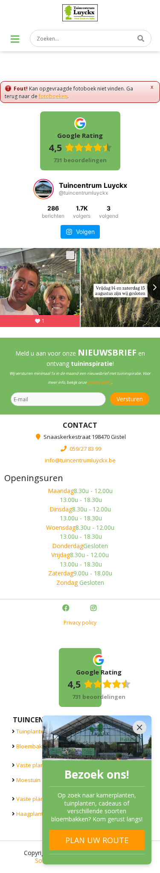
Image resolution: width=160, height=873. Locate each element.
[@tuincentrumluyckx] (43, 189)
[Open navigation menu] (15, 39)
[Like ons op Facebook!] (66, 608)
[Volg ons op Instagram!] (94, 608)
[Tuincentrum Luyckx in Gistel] (80, 13)
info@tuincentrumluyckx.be (80, 460)
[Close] (139, 727)
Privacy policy (80, 622)
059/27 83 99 (85, 448)
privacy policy (99, 382)
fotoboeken (53, 96)
